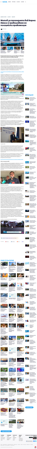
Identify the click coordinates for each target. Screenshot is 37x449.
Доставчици (19, 444)
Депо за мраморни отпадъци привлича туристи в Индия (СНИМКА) (33, 130)
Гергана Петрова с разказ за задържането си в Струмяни (20, 299)
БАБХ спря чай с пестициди (19, 413)
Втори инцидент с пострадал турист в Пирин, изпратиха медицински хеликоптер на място (4, 320)
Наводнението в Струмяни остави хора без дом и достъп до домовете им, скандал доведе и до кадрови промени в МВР (4, 343)
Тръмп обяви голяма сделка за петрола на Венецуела (33, 321)
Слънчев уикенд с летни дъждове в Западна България (3, 363)
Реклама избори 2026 (5, 444)
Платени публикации (12, 445)
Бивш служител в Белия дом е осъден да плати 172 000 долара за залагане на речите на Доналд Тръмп (33, 156)
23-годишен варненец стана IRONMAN (20, 383)
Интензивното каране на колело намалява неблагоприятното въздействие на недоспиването (33, 111)
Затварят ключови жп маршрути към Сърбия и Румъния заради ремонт (12, 404)
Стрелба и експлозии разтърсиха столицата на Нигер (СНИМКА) (32, 388)
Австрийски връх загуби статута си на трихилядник (33, 221)
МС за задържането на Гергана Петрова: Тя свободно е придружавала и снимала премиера (12, 310)
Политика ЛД (31, 444)
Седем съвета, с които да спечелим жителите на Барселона (33, 99)
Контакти (22, 444)
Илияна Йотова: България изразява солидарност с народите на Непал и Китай (20, 320)
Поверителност (28, 444)
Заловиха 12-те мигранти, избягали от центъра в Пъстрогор (4, 309)
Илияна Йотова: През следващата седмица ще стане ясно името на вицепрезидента (20, 310)
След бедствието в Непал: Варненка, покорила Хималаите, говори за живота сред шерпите (12, 342)
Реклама (1, 444)
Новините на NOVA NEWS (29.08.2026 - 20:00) (33, 162)
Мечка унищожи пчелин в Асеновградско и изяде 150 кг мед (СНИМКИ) (11, 330)
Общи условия (24, 444)
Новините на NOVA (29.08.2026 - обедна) (33, 336)
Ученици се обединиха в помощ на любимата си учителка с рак (20, 329)
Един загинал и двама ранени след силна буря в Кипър (33, 117)
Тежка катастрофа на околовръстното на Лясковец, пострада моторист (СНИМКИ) (20, 364)
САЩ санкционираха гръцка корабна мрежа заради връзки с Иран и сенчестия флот (33, 271)
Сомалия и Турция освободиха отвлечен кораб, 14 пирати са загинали (33, 104)
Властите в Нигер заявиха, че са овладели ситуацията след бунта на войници (33, 227)
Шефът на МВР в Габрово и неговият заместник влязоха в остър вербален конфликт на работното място (4, 300)
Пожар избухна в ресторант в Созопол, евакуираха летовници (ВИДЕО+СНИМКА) (12, 364)
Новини (9, 1)
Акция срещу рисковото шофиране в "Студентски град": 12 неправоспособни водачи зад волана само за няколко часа (12, 415)
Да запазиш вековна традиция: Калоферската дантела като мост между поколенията (4, 354)
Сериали (14, 438)
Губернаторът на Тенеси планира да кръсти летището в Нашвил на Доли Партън (33, 246)
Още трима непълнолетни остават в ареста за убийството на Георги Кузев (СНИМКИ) (20, 426)
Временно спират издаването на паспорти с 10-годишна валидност (4, 413)
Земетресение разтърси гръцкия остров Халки (33, 191)
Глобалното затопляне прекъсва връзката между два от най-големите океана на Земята (33, 142)
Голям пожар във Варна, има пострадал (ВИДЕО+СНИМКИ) (11, 383)
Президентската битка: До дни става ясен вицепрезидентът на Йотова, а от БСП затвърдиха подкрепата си (12, 269)
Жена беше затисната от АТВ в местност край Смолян (4, 267)
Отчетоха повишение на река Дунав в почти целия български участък (4, 288)
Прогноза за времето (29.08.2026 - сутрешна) (12, 353)
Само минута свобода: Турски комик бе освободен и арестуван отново (33, 258)
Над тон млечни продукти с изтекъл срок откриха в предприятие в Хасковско (12, 320)
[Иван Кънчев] (1, 29)
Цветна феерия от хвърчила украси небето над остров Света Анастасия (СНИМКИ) (12, 374)
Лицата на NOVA (9, 437)
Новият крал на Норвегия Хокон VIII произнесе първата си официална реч (33, 136)
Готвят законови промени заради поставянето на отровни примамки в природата (4, 374)
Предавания (14, 437)
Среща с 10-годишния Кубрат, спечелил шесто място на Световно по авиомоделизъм (20, 342)
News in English (21, 440)
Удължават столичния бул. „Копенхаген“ (3, 394)
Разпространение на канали (10, 444)
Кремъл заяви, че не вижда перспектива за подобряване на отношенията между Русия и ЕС (33, 205)
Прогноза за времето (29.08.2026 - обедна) (12, 298)
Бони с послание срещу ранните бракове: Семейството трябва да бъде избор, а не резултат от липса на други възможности (4, 331)
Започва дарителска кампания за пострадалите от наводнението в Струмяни (12, 395)
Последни (2, 436)
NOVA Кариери (21, 439)
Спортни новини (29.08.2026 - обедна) (32, 331)
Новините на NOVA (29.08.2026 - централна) (33, 173)
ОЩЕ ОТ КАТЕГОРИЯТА (6, 431)
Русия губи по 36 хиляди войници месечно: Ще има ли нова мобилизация (33, 308)
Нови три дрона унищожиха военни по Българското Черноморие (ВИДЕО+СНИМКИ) (20, 404)
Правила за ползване (3, 445)
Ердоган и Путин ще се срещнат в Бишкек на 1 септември (33, 284)
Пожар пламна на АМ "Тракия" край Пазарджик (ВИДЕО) (4, 279)
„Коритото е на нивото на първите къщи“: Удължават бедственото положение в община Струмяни (4, 384)
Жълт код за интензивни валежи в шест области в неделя (12, 279)
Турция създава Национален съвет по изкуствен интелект (33, 211)
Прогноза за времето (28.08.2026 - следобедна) (4, 425)
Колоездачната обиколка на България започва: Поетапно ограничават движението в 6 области (20, 354)
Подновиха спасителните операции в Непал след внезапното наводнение (32, 342)
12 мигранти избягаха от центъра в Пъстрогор (20, 394)
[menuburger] (1, 1)
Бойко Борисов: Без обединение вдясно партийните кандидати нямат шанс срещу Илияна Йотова (12, 289)
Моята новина (3, 438)
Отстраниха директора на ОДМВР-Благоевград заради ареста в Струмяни (20, 374)
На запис (18, 1)
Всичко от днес (3, 437)
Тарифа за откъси (15, 444)
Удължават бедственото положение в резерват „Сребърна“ (11, 426)
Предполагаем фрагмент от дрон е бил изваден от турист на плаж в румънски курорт (33, 264)
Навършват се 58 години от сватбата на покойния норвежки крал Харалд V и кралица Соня (33, 277)
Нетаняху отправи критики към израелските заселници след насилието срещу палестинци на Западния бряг (33, 123)
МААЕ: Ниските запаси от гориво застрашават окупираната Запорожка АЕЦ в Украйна (32, 239)
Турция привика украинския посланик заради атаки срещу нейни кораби (33, 149)
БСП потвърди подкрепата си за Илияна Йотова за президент (20, 288)
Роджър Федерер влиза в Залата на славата (33, 252)
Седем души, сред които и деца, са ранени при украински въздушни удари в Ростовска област (33, 367)
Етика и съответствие (7, 445)
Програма (14, 1)
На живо (22, 1)
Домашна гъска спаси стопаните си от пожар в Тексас (33, 167)
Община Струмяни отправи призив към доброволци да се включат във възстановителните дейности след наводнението (20, 269)
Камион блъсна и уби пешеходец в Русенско (4, 404)
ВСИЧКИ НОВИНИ (29, 407)
